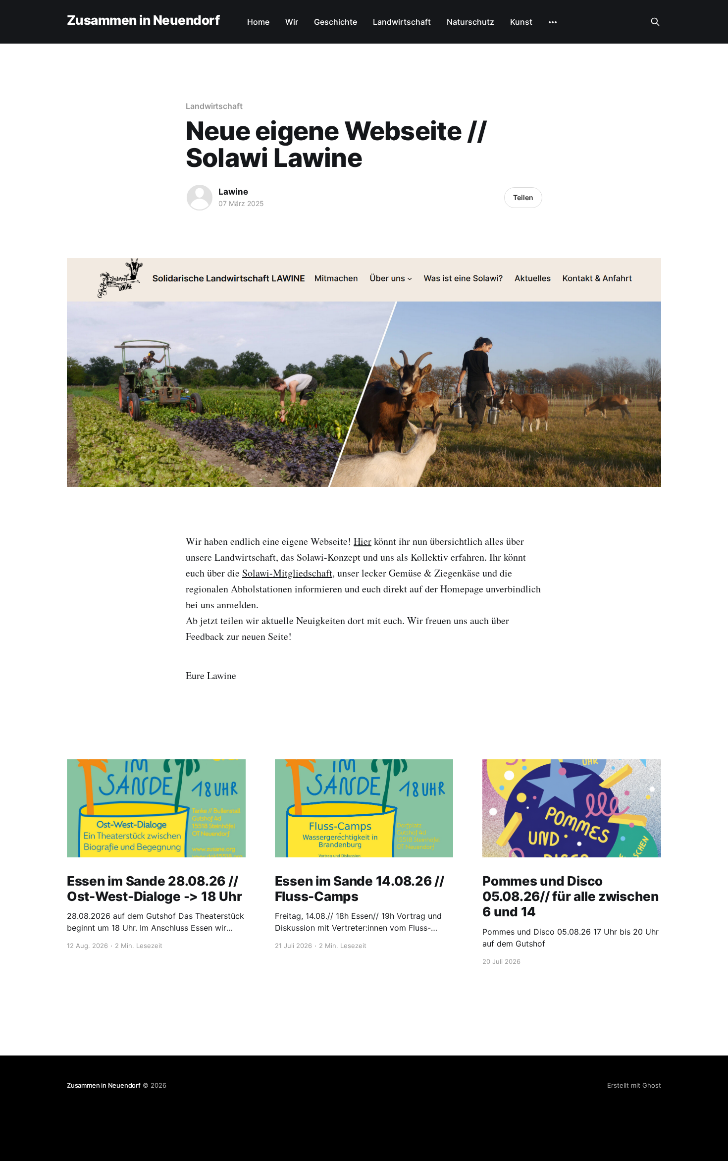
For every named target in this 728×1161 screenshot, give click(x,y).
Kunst (521, 22)
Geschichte (335, 22)
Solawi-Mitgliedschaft (287, 573)
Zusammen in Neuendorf (143, 20)
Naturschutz (470, 22)
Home (258, 22)
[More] (552, 22)
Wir (291, 22)
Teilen (523, 197)
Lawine (233, 192)
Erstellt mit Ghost (634, 1085)
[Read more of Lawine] (199, 197)
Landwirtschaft (402, 22)
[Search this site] (655, 22)
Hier (362, 541)
